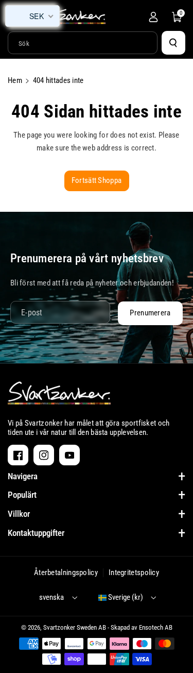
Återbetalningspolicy (66, 572)
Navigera (23, 476)
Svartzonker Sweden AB (74, 627)
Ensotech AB (155, 627)
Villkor (19, 514)
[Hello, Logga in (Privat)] (153, 17)
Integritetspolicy (134, 572)
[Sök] (173, 43)
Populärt (22, 495)
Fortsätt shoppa (97, 180)
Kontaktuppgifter (36, 533)
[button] (177, 17)
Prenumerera (150, 312)
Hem (15, 80)
